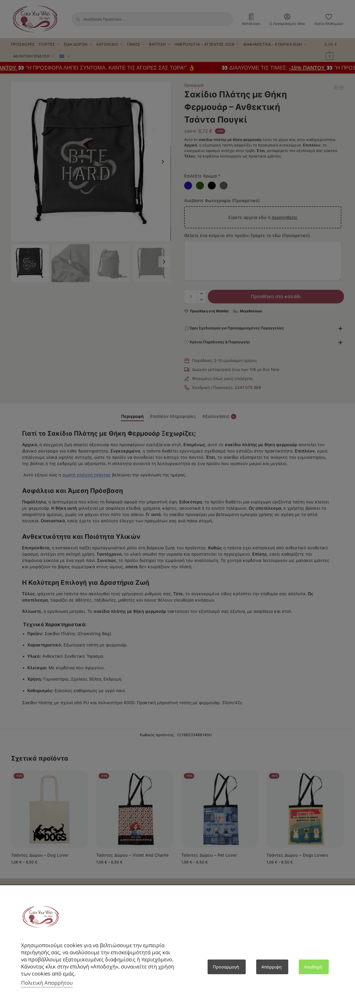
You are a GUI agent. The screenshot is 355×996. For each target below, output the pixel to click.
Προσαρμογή (226, 967)
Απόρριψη (271, 967)
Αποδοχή (313, 967)
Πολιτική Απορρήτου (47, 982)
